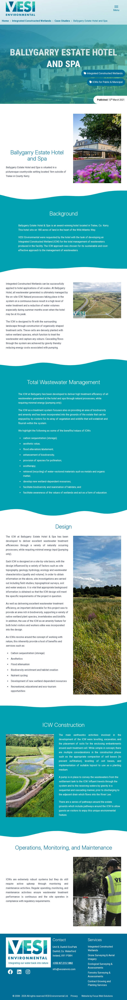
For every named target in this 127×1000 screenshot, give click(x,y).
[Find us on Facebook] (10, 972)
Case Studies (62, 20)
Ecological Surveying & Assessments (100, 966)
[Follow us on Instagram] (28, 972)
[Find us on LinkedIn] (19, 972)
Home (5, 20)
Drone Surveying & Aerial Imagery (101, 957)
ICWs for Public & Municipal (107, 82)
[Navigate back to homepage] (21, 8)
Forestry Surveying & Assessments (99, 974)
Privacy (74, 996)
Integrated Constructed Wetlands (31, 20)
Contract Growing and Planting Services (99, 983)
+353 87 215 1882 (63, 963)
